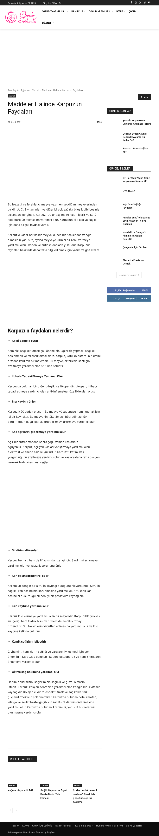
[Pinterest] (29, 738)
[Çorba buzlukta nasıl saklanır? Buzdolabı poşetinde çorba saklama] (87, 777)
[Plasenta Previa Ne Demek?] (113, 263)
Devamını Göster (128, 275)
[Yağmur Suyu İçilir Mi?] (22, 777)
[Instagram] (136, 3)
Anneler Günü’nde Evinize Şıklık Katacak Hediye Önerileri (136, 221)
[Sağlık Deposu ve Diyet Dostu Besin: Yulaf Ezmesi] (54, 777)
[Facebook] (131, 3)
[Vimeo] (144, 3)
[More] (56, 738)
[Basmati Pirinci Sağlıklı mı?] (113, 151)
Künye (25, 825)
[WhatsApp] (38, 738)
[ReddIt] (47, 738)
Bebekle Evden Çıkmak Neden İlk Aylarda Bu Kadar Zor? (135, 137)
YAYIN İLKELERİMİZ (42, 825)
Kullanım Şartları (84, 825)
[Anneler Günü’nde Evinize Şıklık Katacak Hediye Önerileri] (113, 220)
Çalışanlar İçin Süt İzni (135, 247)
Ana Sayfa (13, 90)
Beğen (145, 290)
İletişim (15, 825)
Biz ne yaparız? (134, 825)
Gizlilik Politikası (63, 825)
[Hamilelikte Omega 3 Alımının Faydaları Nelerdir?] (113, 235)
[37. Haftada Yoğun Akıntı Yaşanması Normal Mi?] (113, 181)
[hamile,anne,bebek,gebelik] (22, 17)
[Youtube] (149, 3)
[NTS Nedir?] (113, 194)
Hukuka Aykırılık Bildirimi (109, 825)
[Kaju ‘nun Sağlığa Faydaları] (113, 207)
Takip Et (144, 298)
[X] (140, 3)
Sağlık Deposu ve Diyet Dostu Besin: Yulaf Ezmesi (53, 794)
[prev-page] (10, 810)
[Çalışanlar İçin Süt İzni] (113, 250)
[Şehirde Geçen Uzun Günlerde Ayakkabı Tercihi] (113, 123)
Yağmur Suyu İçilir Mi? (20, 790)
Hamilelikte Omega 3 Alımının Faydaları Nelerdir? (134, 235)
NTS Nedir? (129, 191)
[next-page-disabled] (16, 810)
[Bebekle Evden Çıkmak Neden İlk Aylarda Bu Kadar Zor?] (113, 137)
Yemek (36, 90)
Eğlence (25, 90)
